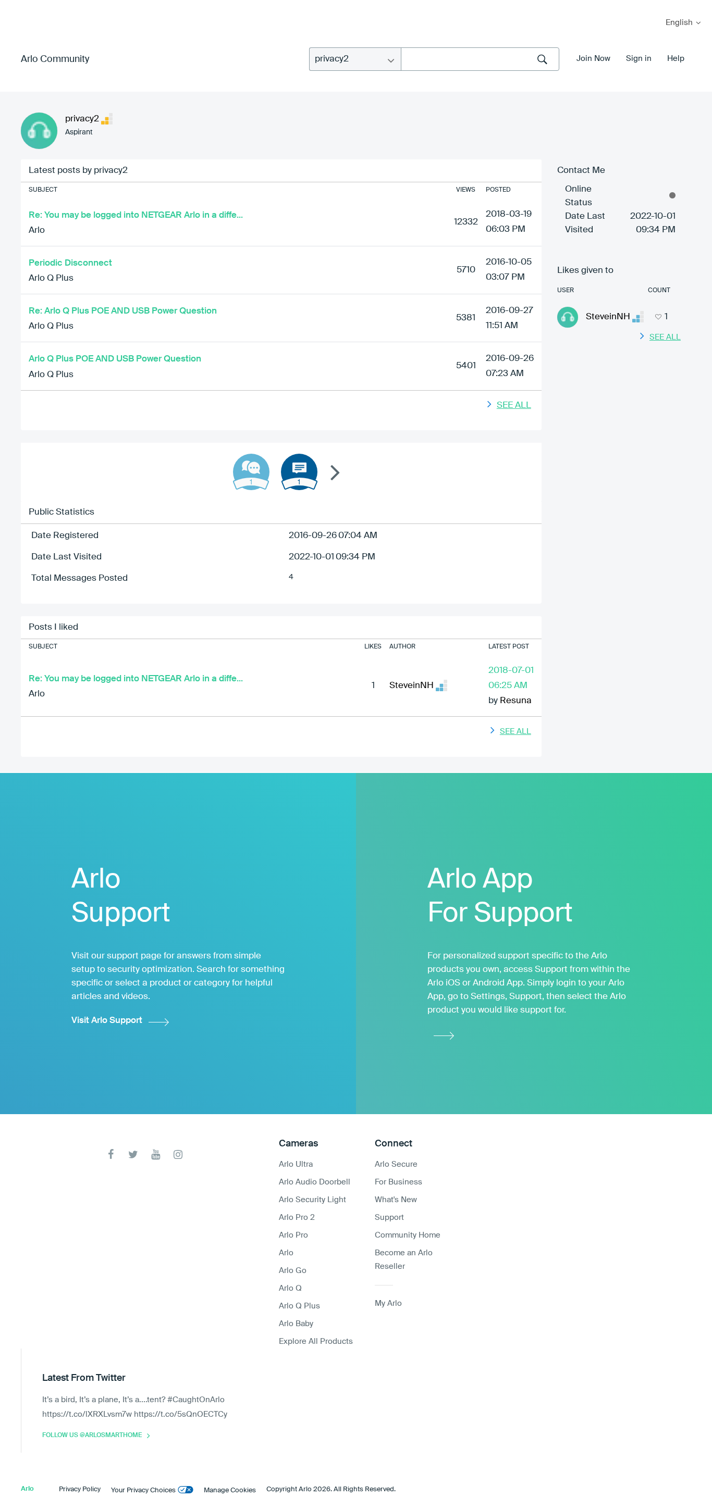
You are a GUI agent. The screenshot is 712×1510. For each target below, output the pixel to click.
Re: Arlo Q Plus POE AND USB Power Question (123, 311)
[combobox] (480, 59)
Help (675, 59)
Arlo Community (55, 59)
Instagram (178, 1154)
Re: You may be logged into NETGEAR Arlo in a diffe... (136, 215)
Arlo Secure (396, 1164)
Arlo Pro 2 (297, 1217)
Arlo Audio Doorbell (314, 1182)
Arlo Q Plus (51, 278)
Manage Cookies (230, 1490)
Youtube (155, 1154)
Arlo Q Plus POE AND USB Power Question (115, 359)
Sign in (639, 59)
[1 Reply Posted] (251, 472)
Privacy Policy (80, 1489)
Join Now (593, 59)
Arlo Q (290, 1288)
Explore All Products (316, 1341)
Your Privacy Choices (143, 1490)
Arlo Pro (293, 1235)
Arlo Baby (296, 1324)
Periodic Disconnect (70, 263)
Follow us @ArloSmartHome (92, 1435)
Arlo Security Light (312, 1200)
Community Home (407, 1235)
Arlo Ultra (296, 1164)
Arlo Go (292, 1271)
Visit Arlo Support (106, 1020)
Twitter (133, 1154)
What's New (396, 1200)
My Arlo (15, 6)
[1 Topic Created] (299, 472)
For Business (398, 1182)
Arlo (37, 230)
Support (389, 1217)
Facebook (110, 1154)
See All (514, 405)
